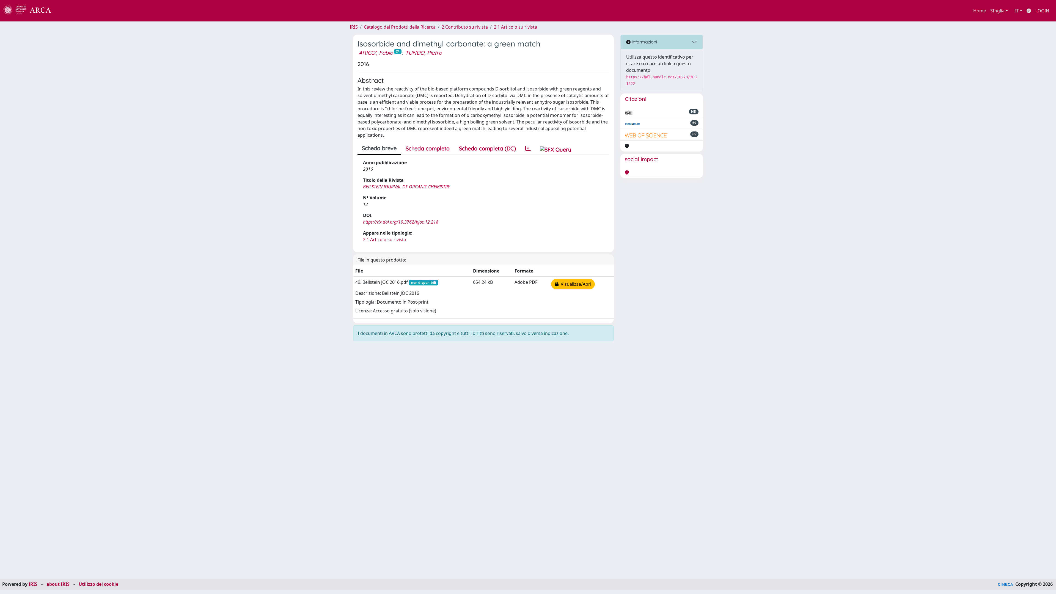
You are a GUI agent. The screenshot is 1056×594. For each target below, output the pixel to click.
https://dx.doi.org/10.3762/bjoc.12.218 (400, 222)
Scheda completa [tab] (428, 148)
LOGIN (1042, 11)
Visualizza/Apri (575, 284)
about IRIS (58, 584)
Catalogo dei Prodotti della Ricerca (400, 27)
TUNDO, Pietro (423, 52)
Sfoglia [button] (997, 11)
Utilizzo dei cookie (98, 584)
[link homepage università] (66, 10)
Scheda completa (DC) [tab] (487, 148)
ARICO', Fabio (376, 52)
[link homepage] (30, 10)
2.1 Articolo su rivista (515, 27)
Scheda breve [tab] (379, 148)
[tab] (528, 148)
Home (979, 11)
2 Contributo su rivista (465, 27)
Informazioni (644, 42)
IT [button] (1017, 11)
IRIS (354, 27)
